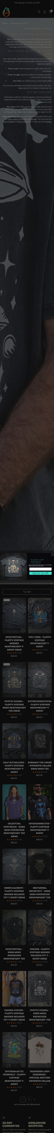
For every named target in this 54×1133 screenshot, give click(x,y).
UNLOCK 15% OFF (40, 573)
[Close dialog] (52, 554)
